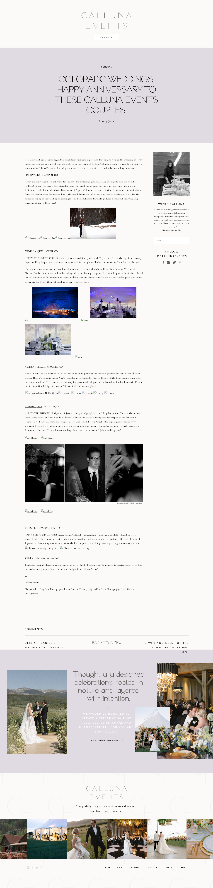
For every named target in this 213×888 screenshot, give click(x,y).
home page (107, 564)
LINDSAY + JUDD (34, 175)
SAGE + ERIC (32, 528)
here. (86, 281)
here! (118, 430)
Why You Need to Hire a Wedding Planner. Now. (168, 647)
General (106, 67)
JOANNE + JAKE (33, 406)
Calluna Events (46, 168)
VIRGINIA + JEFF (34, 251)
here (53, 202)
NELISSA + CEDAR (34, 366)
